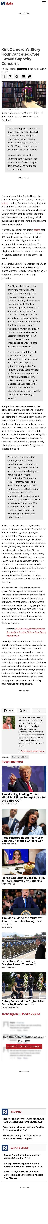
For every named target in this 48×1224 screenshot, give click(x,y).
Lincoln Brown (9, 69)
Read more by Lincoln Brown (33, 751)
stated (37, 229)
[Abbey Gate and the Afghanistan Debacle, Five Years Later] (24, 985)
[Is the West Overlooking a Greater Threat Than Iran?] (24, 945)
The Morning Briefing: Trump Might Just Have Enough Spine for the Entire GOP (24, 797)
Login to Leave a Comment (24, 1046)
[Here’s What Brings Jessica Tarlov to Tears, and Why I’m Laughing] (24, 861)
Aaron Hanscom (9, 967)
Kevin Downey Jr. (9, 844)
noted (4, 203)
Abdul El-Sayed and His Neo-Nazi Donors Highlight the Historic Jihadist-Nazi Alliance (24, 1175)
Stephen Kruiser (9, 804)
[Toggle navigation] (44, 3)
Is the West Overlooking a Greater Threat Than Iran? (19, 963)
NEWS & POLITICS (20, 757)
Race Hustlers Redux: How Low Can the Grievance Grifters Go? (22, 839)
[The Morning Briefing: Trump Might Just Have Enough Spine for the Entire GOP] (24, 778)
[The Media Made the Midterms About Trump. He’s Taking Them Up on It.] (24, 902)
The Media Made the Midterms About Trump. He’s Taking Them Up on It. (22, 921)
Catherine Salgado (10, 1008)
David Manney (8, 927)
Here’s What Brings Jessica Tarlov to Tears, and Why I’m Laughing (23, 879)
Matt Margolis (8, 884)
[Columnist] (10, 722)
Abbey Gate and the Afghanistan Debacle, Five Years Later (23, 1003)
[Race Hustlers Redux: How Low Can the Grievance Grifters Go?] (24, 821)
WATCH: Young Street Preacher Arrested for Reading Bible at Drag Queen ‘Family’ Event (26, 632)
